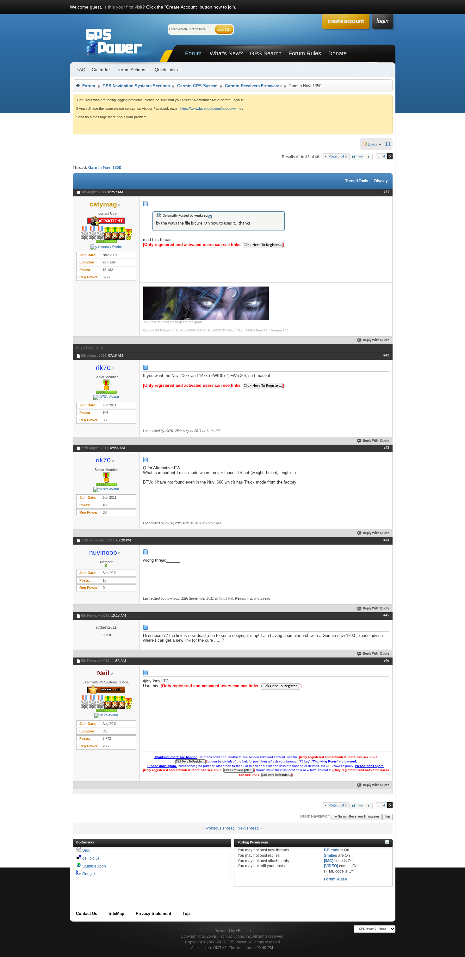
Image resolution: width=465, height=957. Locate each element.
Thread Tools (356, 181)
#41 (386, 192)
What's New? (226, 53)
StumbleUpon (94, 866)
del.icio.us (91, 858)
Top (387, 816)
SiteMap (116, 913)
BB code (331, 850)
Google (88, 874)
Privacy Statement (153, 913)
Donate (337, 53)
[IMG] (328, 861)
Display (381, 181)
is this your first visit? (124, 6)
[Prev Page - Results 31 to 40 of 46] (369, 157)
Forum (193, 53)
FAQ (81, 69)
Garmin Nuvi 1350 (104, 167)
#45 (386, 615)
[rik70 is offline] (106, 397)
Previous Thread (220, 828)
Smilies (330, 855)
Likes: (375, 144)
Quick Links (166, 69)
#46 (386, 661)
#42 (386, 355)
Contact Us (86, 913)
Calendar (101, 69)
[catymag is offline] (106, 247)
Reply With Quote (376, 340)
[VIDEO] (331, 866)
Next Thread (248, 828)
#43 (386, 448)
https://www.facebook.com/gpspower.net (211, 108)
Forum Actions (130, 69)
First (359, 157)
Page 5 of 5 (338, 156)
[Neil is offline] (106, 715)
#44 (386, 540)
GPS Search (266, 53)
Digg (86, 850)
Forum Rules (304, 53)
